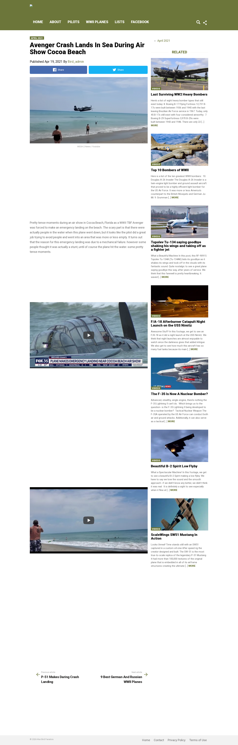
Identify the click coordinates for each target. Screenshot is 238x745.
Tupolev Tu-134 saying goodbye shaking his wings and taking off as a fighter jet (178, 246)
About (55, 22)
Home (38, 22)
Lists (120, 22)
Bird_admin (76, 62)
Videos (156, 88)
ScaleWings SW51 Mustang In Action (174, 536)
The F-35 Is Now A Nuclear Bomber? (179, 394)
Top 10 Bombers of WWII (170, 170)
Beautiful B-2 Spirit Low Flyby (174, 466)
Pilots (73, 22)
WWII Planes (97, 22)
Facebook (140, 22)
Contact (159, 740)
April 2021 (37, 38)
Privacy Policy (177, 740)
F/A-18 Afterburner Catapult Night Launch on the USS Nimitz (178, 323)
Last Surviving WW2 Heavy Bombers (179, 94)
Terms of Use (198, 740)
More (154, 125)
